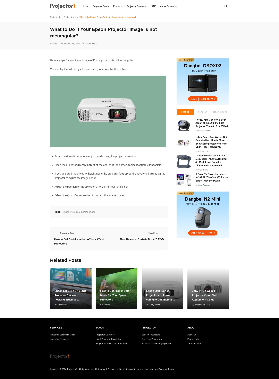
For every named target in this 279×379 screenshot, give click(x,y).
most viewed (220, 112)
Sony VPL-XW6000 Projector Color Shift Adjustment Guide (204, 295)
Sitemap (101, 369)
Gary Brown (203, 170)
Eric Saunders (204, 151)
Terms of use (194, 343)
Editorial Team (204, 131)
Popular (202, 112)
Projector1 (72, 369)
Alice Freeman (204, 185)
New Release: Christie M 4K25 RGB (142, 239)
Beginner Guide (101, 6)
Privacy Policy (194, 339)
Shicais (107, 305)
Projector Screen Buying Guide (156, 343)
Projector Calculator (137, 6)
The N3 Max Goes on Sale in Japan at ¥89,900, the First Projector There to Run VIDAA (212, 123)
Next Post (153, 233)
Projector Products (59, 339)
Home (85, 6)
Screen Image (88, 212)
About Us (191, 334)
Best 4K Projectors (151, 334)
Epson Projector (71, 212)
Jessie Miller (63, 305)
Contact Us (113, 369)
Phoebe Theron (202, 305)
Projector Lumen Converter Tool (111, 343)
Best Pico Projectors (152, 339)
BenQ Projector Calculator (108, 339)
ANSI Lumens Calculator (164, 6)
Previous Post (67, 233)
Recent (185, 112)
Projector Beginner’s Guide (62, 334)
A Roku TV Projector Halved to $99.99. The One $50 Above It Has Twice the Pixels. (211, 177)
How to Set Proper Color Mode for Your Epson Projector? (115, 295)
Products (117, 6)
